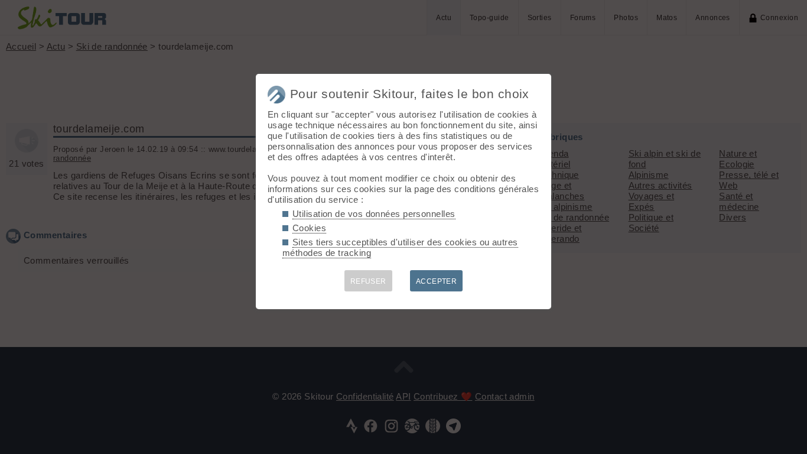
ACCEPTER (436, 281)
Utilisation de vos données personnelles (373, 214)
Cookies (309, 228)
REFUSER (368, 281)
